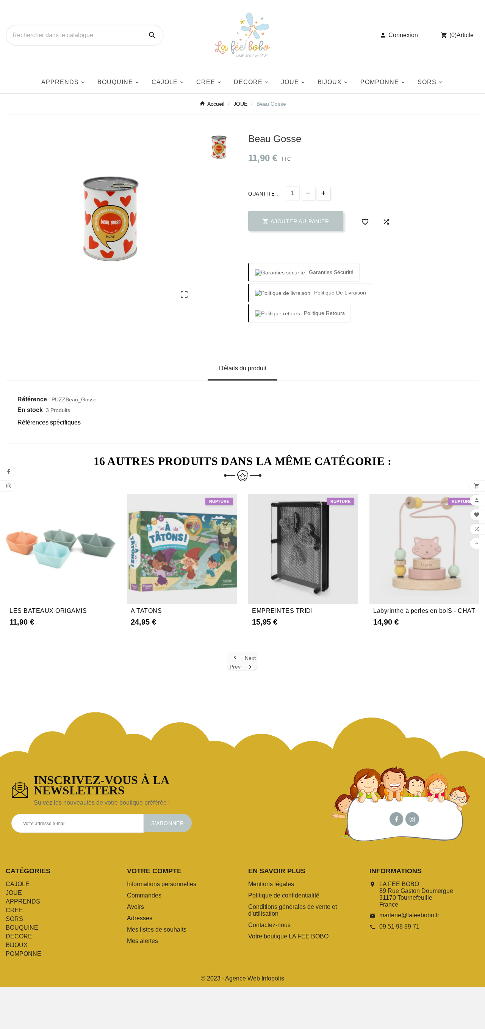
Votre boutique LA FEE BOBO (288, 936)
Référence (32, 399)
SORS (14, 919)
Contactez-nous (269, 925)
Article (465, 35)
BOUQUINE (22, 927)
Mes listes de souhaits (156, 929)
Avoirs (135, 907)
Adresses (139, 918)
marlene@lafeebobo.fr (409, 915)
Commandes (144, 895)
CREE (14, 910)
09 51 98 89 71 (399, 926)
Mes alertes (142, 941)
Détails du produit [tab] (242, 368)
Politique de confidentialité (283, 895)
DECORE (19, 936)
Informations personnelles (161, 884)
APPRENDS (23, 901)
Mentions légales (271, 884)
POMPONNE (23, 954)
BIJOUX (17, 945)
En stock (30, 410)
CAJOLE (18, 884)
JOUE (14, 893)
